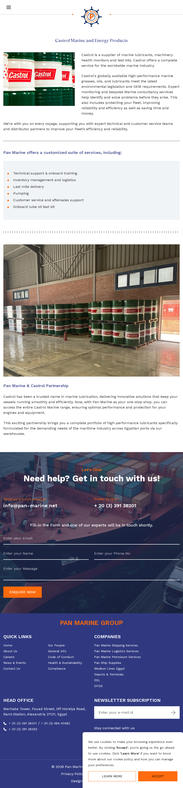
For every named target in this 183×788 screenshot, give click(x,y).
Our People (56, 645)
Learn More (112, 776)
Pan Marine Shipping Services (116, 645)
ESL (97, 680)
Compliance (57, 668)
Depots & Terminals (109, 674)
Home (7, 645)
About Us (10, 651)
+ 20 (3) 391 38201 (115, 505)
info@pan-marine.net (30, 505)
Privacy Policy (73, 774)
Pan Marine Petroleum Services (117, 657)
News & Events (14, 662)
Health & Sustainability (65, 662)
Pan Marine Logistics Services (116, 651)
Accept (158, 776)
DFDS (98, 686)
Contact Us (11, 668)
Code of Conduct (61, 657)
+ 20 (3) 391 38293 (23, 729)
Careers (9, 657)
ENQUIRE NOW (22, 592)
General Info (57, 651)
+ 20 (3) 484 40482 (55, 723)
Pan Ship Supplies (107, 662)
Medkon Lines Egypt (109, 668)
